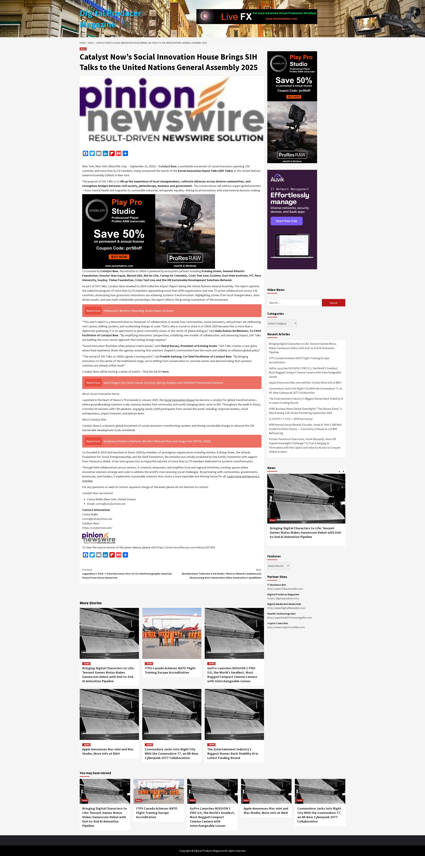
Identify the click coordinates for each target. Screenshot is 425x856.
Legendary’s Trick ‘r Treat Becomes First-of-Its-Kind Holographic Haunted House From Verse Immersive (126, 573)
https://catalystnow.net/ (97, 528)
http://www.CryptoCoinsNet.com (286, 627)
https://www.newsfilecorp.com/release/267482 (186, 547)
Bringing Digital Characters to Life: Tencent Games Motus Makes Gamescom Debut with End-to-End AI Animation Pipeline (108, 674)
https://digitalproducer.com (283, 598)
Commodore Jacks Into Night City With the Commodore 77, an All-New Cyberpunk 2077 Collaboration (171, 753)
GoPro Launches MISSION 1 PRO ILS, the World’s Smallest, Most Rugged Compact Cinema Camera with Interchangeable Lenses (232, 674)
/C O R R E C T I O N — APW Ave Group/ (291, 419)
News (83, 49)
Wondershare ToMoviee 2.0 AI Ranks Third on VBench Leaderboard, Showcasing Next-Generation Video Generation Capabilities (221, 573)
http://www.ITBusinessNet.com (285, 588)
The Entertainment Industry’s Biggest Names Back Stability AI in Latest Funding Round (232, 753)
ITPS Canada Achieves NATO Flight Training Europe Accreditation (170, 670)
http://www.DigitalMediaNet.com (286, 608)
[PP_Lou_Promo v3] (148, 231)
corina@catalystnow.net (110, 504)
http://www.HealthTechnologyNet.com (289, 617)
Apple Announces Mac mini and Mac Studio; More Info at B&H (108, 751)
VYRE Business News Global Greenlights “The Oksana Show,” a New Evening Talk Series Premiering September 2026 (305, 411)
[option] (306, 511)
